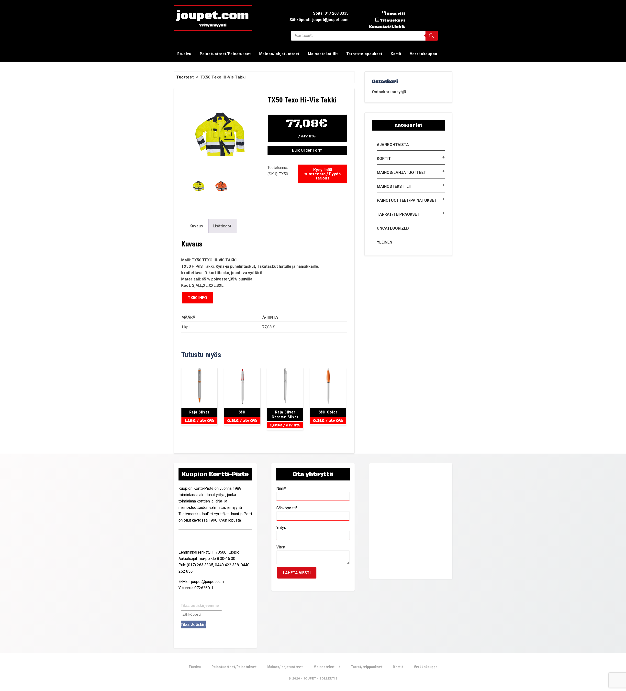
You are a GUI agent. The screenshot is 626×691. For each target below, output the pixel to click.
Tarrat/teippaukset (398, 214)
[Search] (431, 36)
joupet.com (213, 16)
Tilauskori (392, 20)
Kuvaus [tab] (196, 226)
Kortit (384, 158)
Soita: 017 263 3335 (330, 13)
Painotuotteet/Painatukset (407, 200)
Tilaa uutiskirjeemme (200, 605)
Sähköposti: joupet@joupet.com (319, 19)
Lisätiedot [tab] (222, 226)
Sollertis (328, 678)
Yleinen (384, 242)
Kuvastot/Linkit (387, 26)
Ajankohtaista (393, 144)
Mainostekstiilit (394, 186)
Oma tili (396, 13)
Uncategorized (393, 228)
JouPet (309, 678)
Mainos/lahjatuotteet (401, 172)
